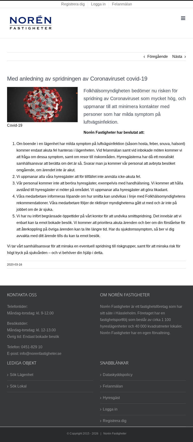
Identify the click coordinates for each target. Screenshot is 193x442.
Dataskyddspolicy (118, 375)
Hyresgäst (111, 398)
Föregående (157, 57)
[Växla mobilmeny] (183, 18)
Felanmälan (113, 386)
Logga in (110, 409)
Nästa (177, 57)
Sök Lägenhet (21, 375)
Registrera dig (114, 421)
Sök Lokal (18, 386)
